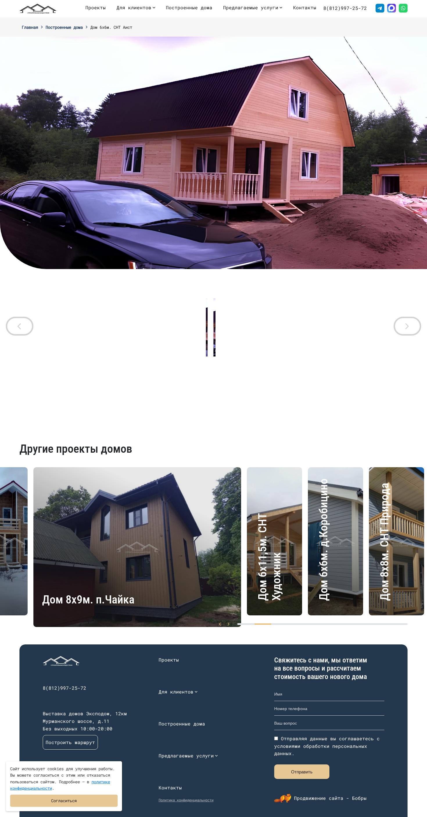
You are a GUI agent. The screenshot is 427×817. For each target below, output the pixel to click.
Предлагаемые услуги (250, 7)
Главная (30, 27)
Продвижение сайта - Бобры (330, 798)
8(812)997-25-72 (345, 8)
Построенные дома (189, 7)
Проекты (95, 7)
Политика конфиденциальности (186, 800)
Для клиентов (133, 7)
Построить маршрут (70, 742)
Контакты (304, 7)
